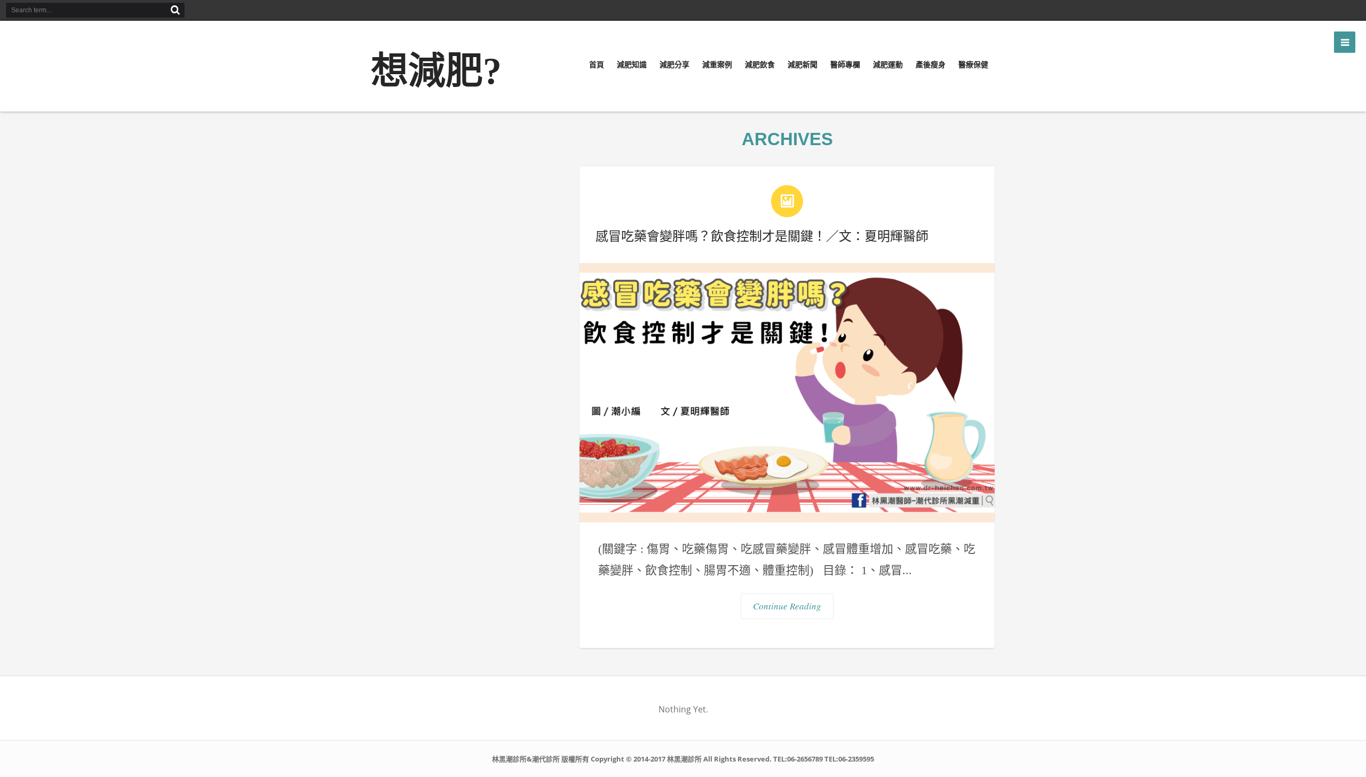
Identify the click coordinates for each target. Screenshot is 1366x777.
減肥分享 (674, 64)
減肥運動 (888, 64)
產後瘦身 (931, 64)
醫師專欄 (845, 64)
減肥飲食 (760, 64)
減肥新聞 (802, 64)
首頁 (596, 64)
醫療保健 (973, 64)
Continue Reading (787, 606)
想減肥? (436, 71)
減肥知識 (632, 64)
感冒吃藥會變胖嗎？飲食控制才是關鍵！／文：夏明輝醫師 (761, 236)
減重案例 (717, 64)
